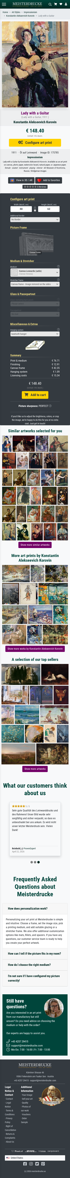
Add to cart (37, 395)
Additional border (17, 215)
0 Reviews (41, 186)
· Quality (24, 1102)
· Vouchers (25, 1114)
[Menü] (4, 4)
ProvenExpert (30, 848)
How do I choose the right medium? (29, 965)
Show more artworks (35, 768)
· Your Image (26, 1095)
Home (5, 12)
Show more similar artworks (35, 544)
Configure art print (37, 142)
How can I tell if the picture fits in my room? (34, 953)
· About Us (9, 1141)
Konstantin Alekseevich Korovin (20, 15)
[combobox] (35, 219)
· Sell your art (27, 1099)
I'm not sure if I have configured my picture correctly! (34, 978)
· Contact (9, 1099)
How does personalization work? (28, 908)
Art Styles (16, 12)
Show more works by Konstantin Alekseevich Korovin (35, 648)
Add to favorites (50, 180)
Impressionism (30, 12)
